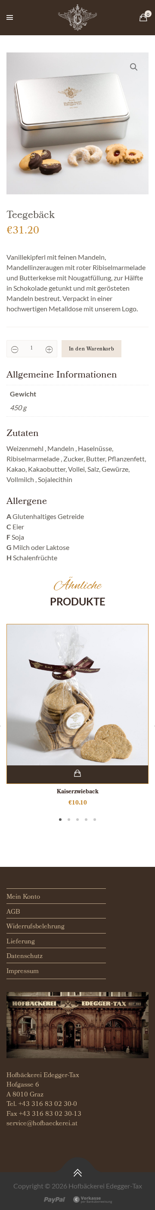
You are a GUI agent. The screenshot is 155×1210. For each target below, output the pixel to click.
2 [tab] (69, 819)
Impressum (22, 971)
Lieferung (20, 942)
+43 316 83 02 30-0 (48, 1104)
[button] (134, 67)
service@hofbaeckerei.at (42, 1124)
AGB (13, 912)
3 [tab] (77, 819)
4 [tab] (86, 819)
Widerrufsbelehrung (35, 927)
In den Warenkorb (92, 349)
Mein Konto (23, 897)
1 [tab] (60, 819)
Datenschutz (24, 956)
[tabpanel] (77, 716)
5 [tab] (94, 819)
